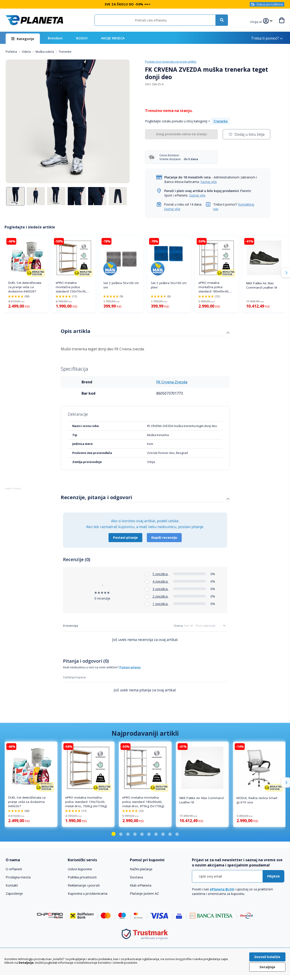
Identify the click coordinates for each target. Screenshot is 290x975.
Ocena (178, 626)
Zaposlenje (14, 893)
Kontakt (12, 885)
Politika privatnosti (82, 877)
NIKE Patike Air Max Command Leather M (261, 285)
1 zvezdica (160, 604)
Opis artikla (75, 330)
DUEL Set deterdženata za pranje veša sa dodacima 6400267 (24, 287)
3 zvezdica (160, 589)
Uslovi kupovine (80, 869)
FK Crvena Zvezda (171, 382)
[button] (256, 21)
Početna (12, 52)
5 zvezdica (160, 574)
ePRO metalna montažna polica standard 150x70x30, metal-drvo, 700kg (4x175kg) (71, 287)
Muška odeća (45, 52)
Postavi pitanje (125, 537)
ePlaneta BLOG (222, 889)
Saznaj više (209, 182)
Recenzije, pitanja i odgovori (96, 497)
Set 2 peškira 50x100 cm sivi (121, 285)
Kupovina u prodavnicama (87, 893)
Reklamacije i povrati (84, 885)
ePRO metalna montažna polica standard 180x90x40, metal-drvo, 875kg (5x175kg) (213, 287)
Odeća (26, 52)
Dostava (136, 877)
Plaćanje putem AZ (144, 893)
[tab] (145, 331)
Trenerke (65, 52)
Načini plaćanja (141, 869)
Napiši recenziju (164, 537)
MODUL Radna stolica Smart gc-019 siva (257, 800)
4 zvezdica (160, 581)
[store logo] (34, 20)
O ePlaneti (14, 869)
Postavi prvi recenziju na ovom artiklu (170, 61)
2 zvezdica (160, 596)
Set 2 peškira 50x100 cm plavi (168, 285)
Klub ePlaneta (140, 885)
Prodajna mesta (18, 877)
